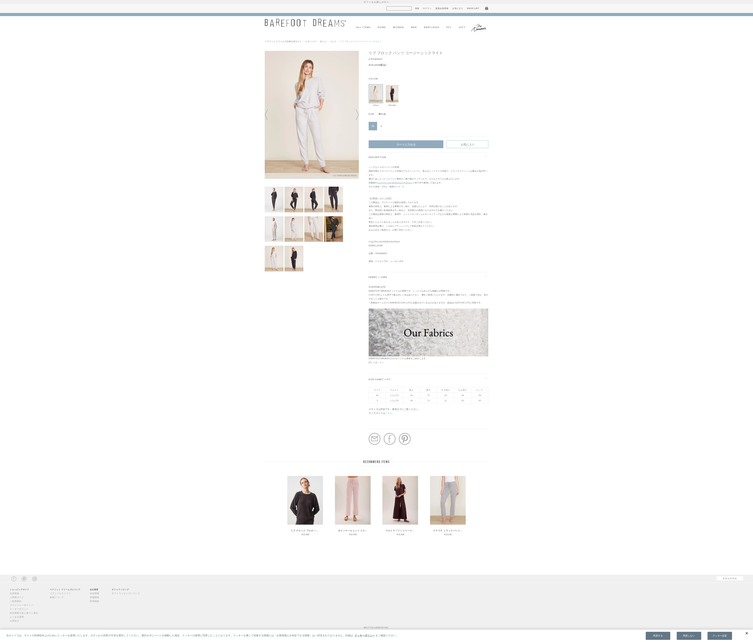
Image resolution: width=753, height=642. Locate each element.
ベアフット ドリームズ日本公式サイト (283, 41)
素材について (57, 597)
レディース (310, 41)
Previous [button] (269, 115)
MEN (414, 27)
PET (449, 27)
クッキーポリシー (19, 609)
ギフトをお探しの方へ (376, 2)
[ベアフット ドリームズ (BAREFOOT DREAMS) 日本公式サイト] (305, 25)
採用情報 (94, 601)
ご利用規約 (16, 601)
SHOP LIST (473, 8)
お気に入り (457, 8)
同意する (658, 635)
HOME (382, 27)
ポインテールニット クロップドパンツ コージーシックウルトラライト (354, 530)
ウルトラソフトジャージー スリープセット (402, 530)
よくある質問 (17, 617)
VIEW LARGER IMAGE (346, 175)
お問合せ (14, 620)
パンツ (333, 41)
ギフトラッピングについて (126, 593)
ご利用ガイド (17, 597)
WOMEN (398, 27)
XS (372, 126)
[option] (312, 115)
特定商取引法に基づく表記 (24, 613)
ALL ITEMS (363, 27)
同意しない (689, 635)
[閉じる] (746, 633)
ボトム (323, 41)
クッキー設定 (720, 635)
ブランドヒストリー (60, 593)
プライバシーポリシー (21, 605)
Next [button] (355, 115)
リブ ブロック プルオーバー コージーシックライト (307, 530)
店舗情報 (94, 597)
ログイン (427, 8)
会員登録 (14, 593)
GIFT (462, 27)
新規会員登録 (442, 8)
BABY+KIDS (431, 27)
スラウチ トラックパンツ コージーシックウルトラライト (449, 530)
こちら (380, 362)
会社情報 (94, 593)
